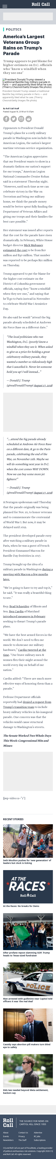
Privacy (22, 1136)
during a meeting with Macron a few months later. (28, 574)
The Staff (22, 1140)
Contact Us (23, 1132)
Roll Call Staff (12, 109)
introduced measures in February (24, 616)
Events (6, 1136)
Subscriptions (40, 1140)
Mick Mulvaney (33, 245)
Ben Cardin (16, 611)
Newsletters (8, 1140)
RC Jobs (37, 1136)
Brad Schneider (19, 606)
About (5, 1132)
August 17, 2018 (43, 385)
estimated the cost (15, 250)
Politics (13, 29)
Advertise (38, 1132)
